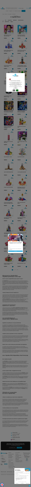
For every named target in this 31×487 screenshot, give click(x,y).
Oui (17, 90)
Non (13, 90)
